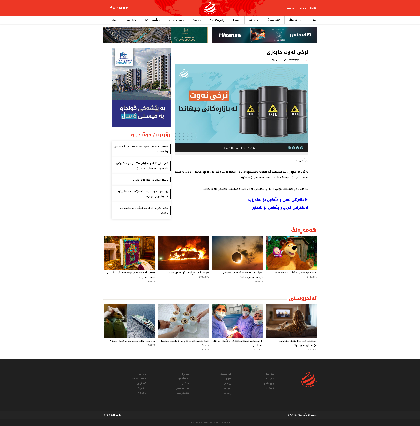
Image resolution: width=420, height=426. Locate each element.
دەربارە (313, 8)
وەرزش (253, 19)
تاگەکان (142, 393)
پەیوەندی (302, 8)
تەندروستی (176, 19)
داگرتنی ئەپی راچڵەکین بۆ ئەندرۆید (276, 200)
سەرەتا (312, 19)
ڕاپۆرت (196, 19)
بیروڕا (236, 19)
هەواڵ (293, 19)
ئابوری (227, 388)
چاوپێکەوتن (217, 19)
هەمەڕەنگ (273, 19)
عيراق (228, 378)
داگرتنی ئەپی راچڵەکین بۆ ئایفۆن (279, 208)
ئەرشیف (290, 8)
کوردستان (225, 374)
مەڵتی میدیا (152, 19)
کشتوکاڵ (141, 388)
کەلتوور (131, 19)
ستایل (113, 19)
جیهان (227, 383)
